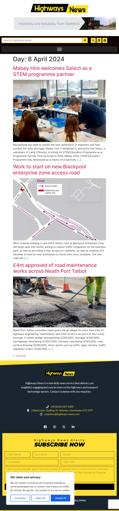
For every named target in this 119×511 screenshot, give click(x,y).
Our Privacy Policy (75, 500)
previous (19, 355)
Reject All (40, 498)
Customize (20, 498)
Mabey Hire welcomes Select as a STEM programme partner (52, 71)
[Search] (84, 40)
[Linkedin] (99, 40)
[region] (40, 488)
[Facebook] (104, 40)
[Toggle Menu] (59, 49)
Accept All (60, 498)
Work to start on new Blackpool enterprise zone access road (49, 170)
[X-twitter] (93, 40)
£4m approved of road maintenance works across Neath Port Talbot (55, 268)
